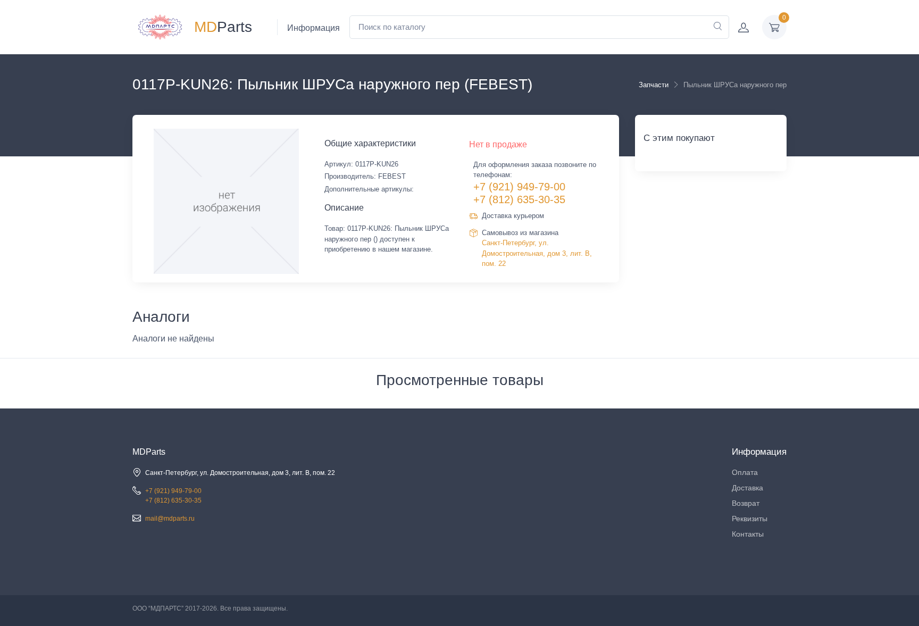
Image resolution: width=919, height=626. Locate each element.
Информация (313, 27)
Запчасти (654, 85)
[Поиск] (717, 27)
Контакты (748, 534)
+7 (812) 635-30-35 (519, 199)
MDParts (148, 451)
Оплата (745, 472)
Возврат (745, 503)
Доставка (747, 487)
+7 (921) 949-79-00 (519, 187)
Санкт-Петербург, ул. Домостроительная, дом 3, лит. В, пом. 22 (537, 253)
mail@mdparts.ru (170, 518)
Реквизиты (749, 518)
